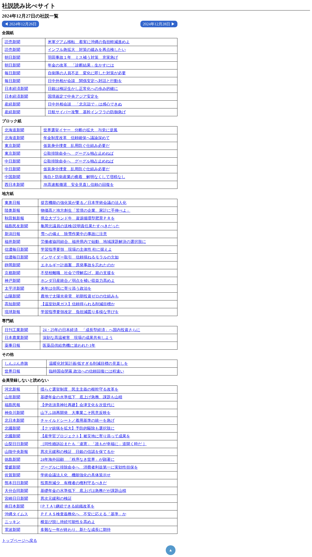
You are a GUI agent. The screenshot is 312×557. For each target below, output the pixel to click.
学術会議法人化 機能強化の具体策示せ (75, 475)
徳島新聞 (12, 459)
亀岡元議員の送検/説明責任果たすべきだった (80, 226)
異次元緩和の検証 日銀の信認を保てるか (77, 452)
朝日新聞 (12, 57)
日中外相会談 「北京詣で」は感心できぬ (85, 104)
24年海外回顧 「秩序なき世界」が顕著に (77, 459)
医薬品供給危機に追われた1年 (69, 345)
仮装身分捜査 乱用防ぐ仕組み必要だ (76, 146)
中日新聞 (12, 161)
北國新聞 (12, 428)
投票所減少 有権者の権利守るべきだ (73, 483)
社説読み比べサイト (29, 6)
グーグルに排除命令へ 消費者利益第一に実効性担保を (89, 467)
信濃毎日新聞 (16, 249)
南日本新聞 (14, 506)
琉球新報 (12, 312)
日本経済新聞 (16, 88)
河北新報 (12, 389)
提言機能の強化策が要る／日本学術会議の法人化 (84, 203)
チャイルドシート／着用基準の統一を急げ (77, 420)
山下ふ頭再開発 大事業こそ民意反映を (75, 413)
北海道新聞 (14, 130)
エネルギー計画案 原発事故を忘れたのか (78, 265)
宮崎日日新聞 (16, 498)
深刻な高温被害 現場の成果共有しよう (78, 338)
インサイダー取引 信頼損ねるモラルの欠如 (80, 257)
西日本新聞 (14, 184)
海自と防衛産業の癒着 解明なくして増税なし (84, 177)
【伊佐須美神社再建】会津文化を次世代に (77, 405)
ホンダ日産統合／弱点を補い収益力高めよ (78, 280)
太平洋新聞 (14, 288)
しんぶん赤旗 (16, 363)
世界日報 (12, 371)
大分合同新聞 (16, 491)
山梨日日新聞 (16, 444)
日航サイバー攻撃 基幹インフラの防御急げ (87, 112)
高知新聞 (12, 304)
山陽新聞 (12, 296)
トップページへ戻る (19, 540)
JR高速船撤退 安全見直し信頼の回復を (78, 184)
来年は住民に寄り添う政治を (66, 288)
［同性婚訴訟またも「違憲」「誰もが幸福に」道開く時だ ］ (93, 444)
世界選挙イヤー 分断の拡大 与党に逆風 (80, 130)
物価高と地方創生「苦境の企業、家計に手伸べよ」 (85, 210)
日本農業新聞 (16, 338)
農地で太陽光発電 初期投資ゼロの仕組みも (80, 296)
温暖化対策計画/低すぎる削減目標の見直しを (88, 363)
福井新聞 (12, 242)
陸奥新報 (12, 210)
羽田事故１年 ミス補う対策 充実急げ (83, 57)
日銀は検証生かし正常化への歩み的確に (83, 88)
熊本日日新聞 (16, 483)
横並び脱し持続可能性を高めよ (67, 522)
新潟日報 (12, 234)
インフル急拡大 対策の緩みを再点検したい (87, 50)
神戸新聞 (12, 280)
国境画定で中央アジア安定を (73, 96)
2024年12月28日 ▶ (159, 24)
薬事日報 (12, 345)
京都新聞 (12, 273)
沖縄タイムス (16, 514)
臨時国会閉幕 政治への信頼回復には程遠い (86, 371)
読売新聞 (12, 42)
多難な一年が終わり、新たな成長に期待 (75, 530)
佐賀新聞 (12, 475)
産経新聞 (12, 104)
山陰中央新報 (16, 452)
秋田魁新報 (14, 218)
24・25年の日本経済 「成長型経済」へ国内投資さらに (91, 330)
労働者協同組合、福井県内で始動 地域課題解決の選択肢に (93, 242)
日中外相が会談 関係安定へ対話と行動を (85, 81)
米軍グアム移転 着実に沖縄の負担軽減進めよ (89, 42)
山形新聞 (12, 397)
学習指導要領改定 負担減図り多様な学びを (80, 312)
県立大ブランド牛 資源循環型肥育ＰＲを (78, 218)
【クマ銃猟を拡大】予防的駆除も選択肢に (77, 428)
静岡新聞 (12, 265)
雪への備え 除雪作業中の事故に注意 (74, 234)
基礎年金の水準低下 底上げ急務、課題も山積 (81, 397)
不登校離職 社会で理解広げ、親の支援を (78, 273)
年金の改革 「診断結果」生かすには (81, 65)
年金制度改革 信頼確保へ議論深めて (76, 138)
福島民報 (12, 405)
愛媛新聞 (12, 467)
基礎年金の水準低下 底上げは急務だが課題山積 (83, 491)
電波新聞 (12, 530)
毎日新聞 (12, 73)
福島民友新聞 (16, 226)
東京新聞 (12, 146)
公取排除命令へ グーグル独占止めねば (78, 153)
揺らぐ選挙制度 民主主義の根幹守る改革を (79, 389)
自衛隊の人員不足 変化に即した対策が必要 (87, 73)
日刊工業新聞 (16, 330)
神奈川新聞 (14, 413)
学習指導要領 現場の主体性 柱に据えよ (76, 249)
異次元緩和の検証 (56, 498)
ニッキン (12, 522)
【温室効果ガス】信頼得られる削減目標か (78, 304)
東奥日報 (12, 203)
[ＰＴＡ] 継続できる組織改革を (67, 506)
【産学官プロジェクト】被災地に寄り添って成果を (85, 436)
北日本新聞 (14, 420)
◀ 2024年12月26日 (20, 24)
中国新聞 (12, 177)
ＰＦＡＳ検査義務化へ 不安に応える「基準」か (83, 514)
